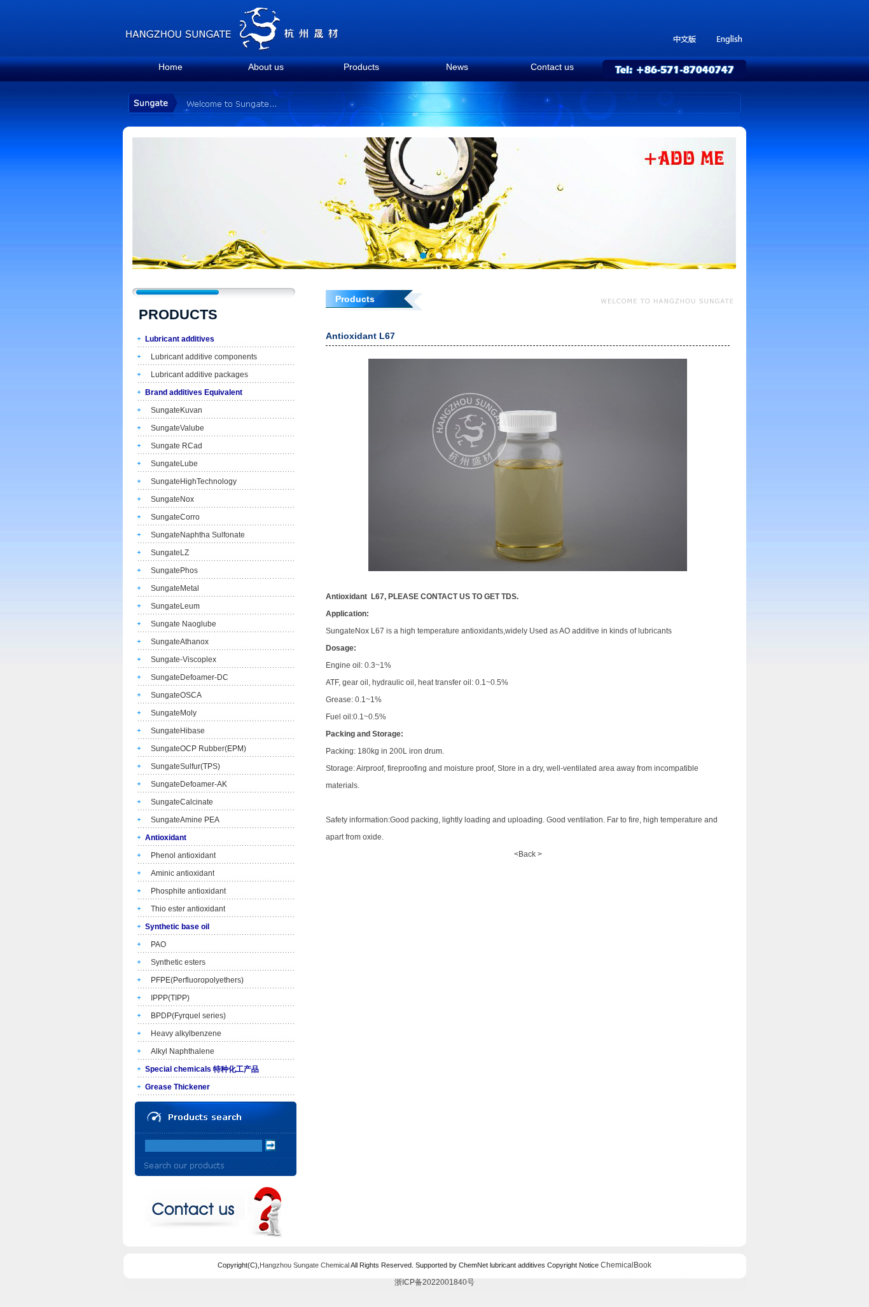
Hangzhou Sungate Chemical (304, 1265)
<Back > (528, 854)
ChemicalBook (626, 1265)
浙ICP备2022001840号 (434, 1282)
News (457, 67)
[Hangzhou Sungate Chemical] (233, 48)
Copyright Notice (573, 1265)
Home (170, 67)
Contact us (552, 67)
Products (361, 67)
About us (266, 67)
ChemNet (473, 1265)
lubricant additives (517, 1265)
